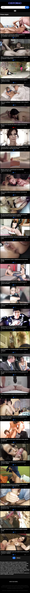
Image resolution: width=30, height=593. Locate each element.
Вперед (18, 557)
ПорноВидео (9, 590)
